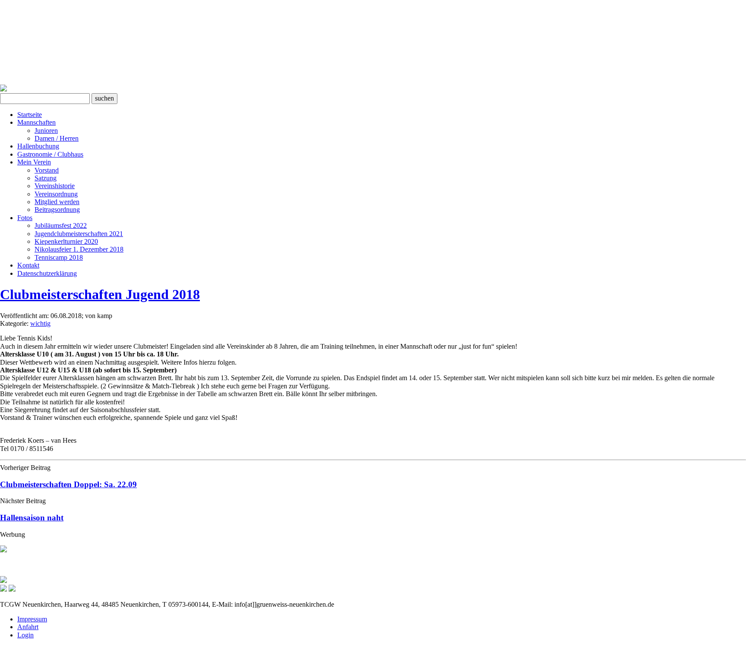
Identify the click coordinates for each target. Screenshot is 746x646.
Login (25, 635)
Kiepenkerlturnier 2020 (66, 241)
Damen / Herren (57, 138)
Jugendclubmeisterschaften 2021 (79, 233)
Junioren (46, 130)
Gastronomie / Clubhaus (50, 154)
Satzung (46, 178)
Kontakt (28, 265)
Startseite (29, 114)
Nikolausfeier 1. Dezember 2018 (79, 249)
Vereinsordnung (56, 194)
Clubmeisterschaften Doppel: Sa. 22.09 (68, 484)
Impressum (32, 619)
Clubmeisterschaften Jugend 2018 (100, 294)
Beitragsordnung (57, 209)
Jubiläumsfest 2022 (61, 225)
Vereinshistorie (55, 185)
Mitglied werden (57, 201)
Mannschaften (36, 122)
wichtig (40, 323)
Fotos (24, 217)
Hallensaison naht (31, 517)
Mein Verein (34, 162)
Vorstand (47, 170)
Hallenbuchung (38, 146)
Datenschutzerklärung (47, 273)
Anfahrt (27, 626)
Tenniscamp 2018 (59, 257)
